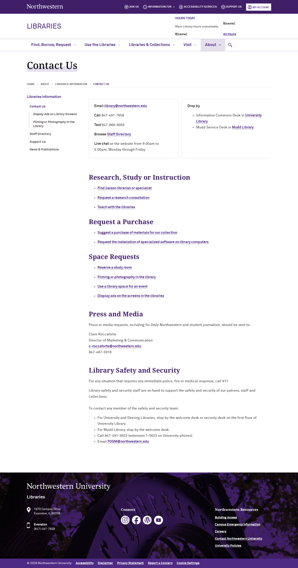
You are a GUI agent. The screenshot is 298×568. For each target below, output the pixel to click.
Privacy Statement (130, 563)
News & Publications (44, 149)
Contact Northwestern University (238, 538)
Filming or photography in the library (127, 277)
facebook (136, 520)
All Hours (229, 34)
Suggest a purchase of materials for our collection (137, 232)
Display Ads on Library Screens (55, 114)
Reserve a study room (115, 267)
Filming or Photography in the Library (54, 124)
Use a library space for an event (122, 286)
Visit (187, 45)
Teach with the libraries (116, 207)
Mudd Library (242, 127)
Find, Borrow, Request (51, 45)
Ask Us (134, 7)
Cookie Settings (188, 563)
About (211, 45)
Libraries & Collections (150, 45)
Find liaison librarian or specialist (125, 188)
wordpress (147, 520)
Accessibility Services (200, 7)
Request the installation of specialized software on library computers (153, 242)
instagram (125, 520)
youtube (158, 520)
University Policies (228, 545)
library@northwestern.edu (125, 106)
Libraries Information (71, 84)
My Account (261, 7)
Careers (220, 531)
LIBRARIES (44, 26)
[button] (230, 45)
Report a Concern (160, 563)
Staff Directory (40, 134)
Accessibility (85, 563)
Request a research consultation (123, 198)
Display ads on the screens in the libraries (131, 296)
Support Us (234, 7)
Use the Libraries (100, 45)
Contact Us (37, 106)
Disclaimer (105, 563)
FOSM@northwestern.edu (128, 441)
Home (31, 84)
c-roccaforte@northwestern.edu (115, 346)
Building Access (226, 517)
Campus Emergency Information (237, 524)
